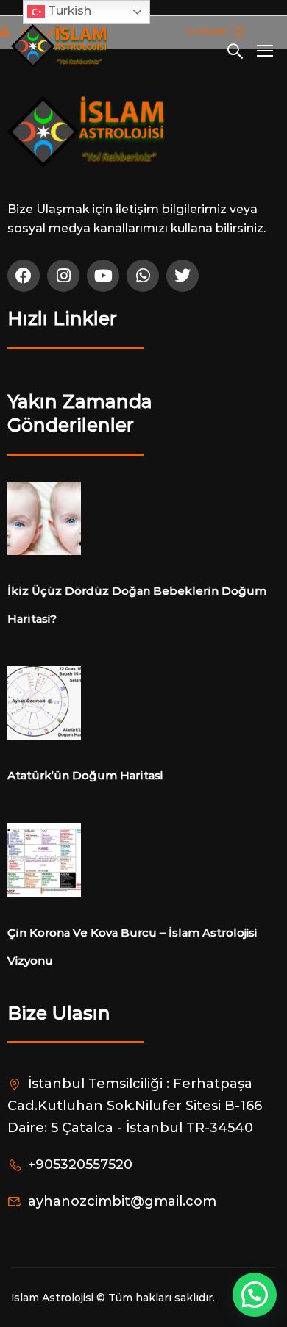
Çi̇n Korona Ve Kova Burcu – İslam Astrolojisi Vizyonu (132, 946)
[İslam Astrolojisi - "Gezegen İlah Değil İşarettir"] (59, 47)
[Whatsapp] (143, 276)
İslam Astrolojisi (53, 1297)
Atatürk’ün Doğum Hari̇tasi (85, 775)
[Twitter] (182, 276)
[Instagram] (63, 276)
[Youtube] (103, 276)
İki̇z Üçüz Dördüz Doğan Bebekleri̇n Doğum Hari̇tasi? (136, 605)
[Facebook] (23, 276)
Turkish (68, 11)
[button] (255, 1295)
